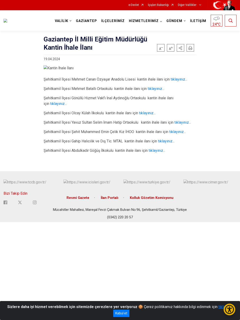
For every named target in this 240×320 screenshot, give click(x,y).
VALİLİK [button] (61, 21)
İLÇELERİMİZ (113, 21)
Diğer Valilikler (187, 5)
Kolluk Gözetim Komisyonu (151, 198)
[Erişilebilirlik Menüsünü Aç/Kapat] (229, 309)
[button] (180, 48)
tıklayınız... (179, 79)
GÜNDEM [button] (174, 21)
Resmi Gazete (78, 198)
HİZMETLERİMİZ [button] (144, 21)
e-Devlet (133, 5)
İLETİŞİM (198, 21)
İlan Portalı (109, 198)
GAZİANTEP (86, 21)
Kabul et (121, 313)
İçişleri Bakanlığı (158, 5)
